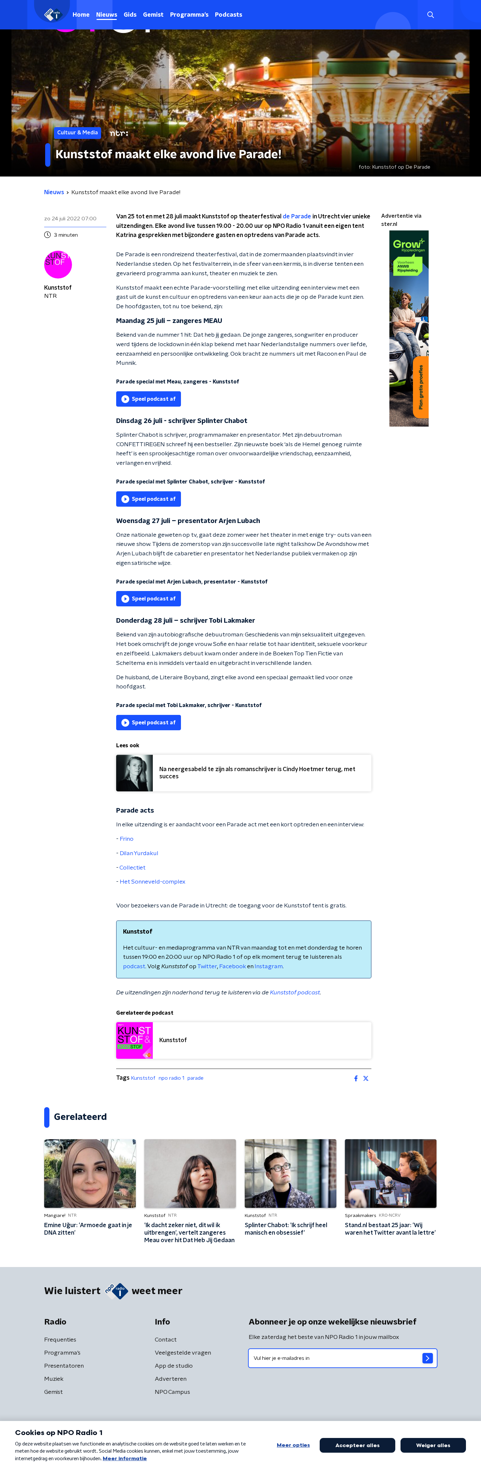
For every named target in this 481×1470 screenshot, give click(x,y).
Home (81, 15)
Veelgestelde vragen (183, 1353)
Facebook (232, 967)
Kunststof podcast (295, 993)
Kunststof (143, 1078)
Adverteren (171, 1379)
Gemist (153, 15)
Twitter (207, 967)
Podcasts (228, 15)
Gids (130, 15)
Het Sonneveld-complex (153, 882)
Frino (127, 839)
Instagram (269, 967)
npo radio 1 (171, 1078)
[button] (430, 15)
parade (195, 1078)
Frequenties (60, 1340)
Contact (166, 1340)
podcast (134, 967)
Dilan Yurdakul (139, 853)
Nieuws (106, 15)
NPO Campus (172, 1392)
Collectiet (132, 868)
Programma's (189, 15)
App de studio (174, 1366)
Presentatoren (64, 1366)
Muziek (53, 1379)
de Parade (297, 217)
